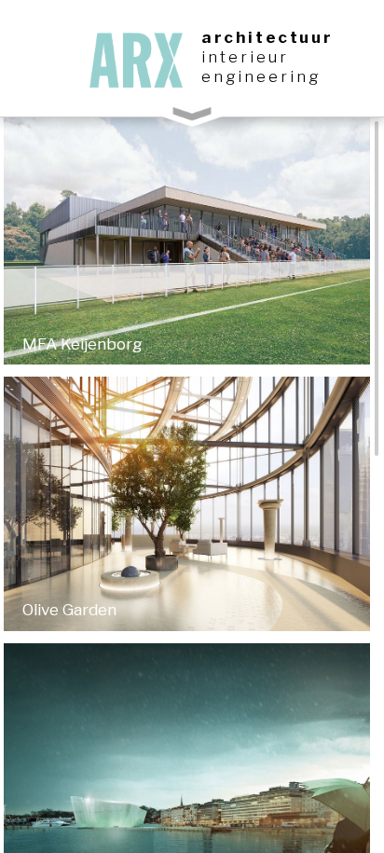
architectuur (267, 37)
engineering (261, 76)
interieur (245, 57)
